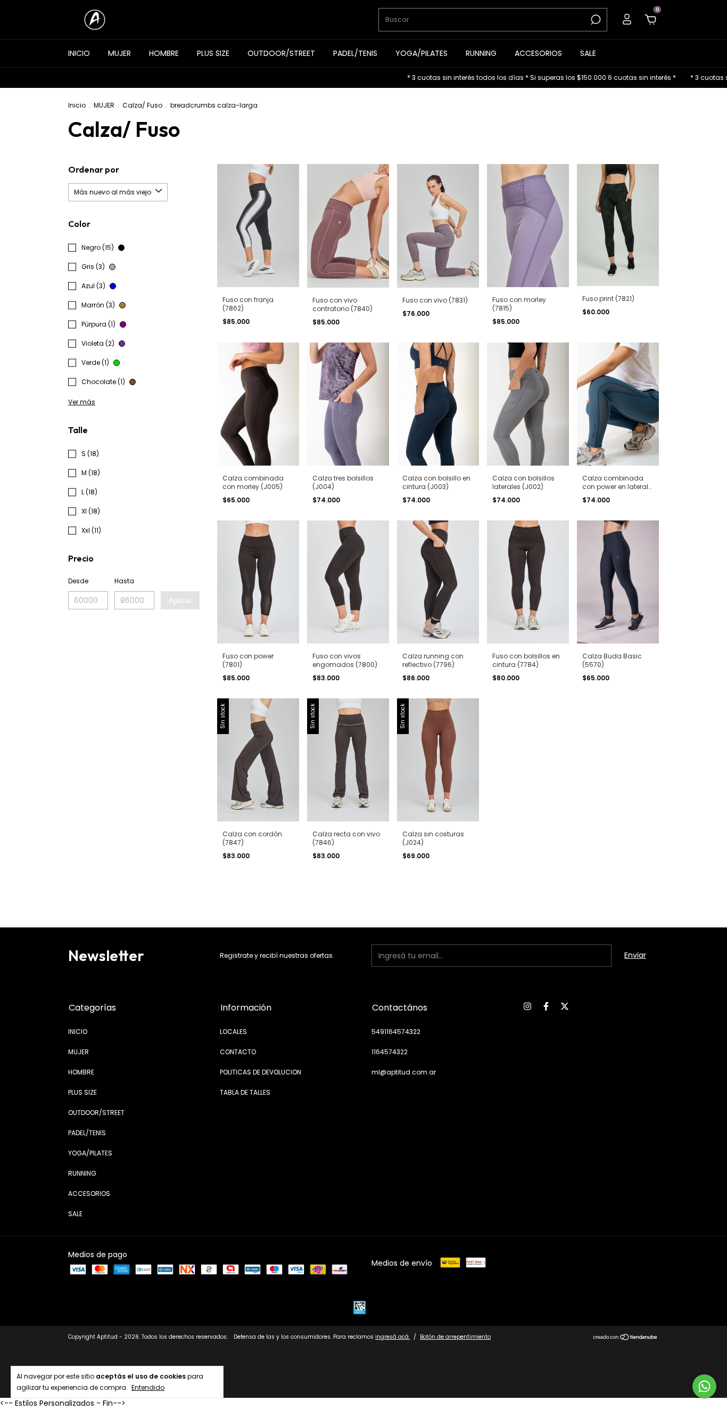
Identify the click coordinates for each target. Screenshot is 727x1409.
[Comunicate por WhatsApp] (704, 1386)
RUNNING (481, 53)
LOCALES (233, 1031)
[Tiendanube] (625, 1338)
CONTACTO (238, 1051)
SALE (588, 53)
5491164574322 (395, 1031)
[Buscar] (595, 19)
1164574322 (389, 1051)
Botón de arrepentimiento (455, 1337)
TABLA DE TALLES (245, 1092)
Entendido (147, 1387)
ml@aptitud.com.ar (403, 1072)
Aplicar (180, 600)
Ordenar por (93, 169)
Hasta (124, 580)
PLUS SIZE (213, 53)
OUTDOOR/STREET (281, 53)
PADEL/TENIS (355, 53)
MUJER (119, 53)
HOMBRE (164, 53)
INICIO (79, 53)
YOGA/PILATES (421, 53)
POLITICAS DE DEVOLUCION (260, 1072)
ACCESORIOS (538, 53)
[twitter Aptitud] (564, 1007)
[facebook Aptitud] (546, 1007)
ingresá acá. (392, 1337)
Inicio (77, 105)
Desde (78, 580)
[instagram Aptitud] (527, 1007)
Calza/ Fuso (142, 105)
